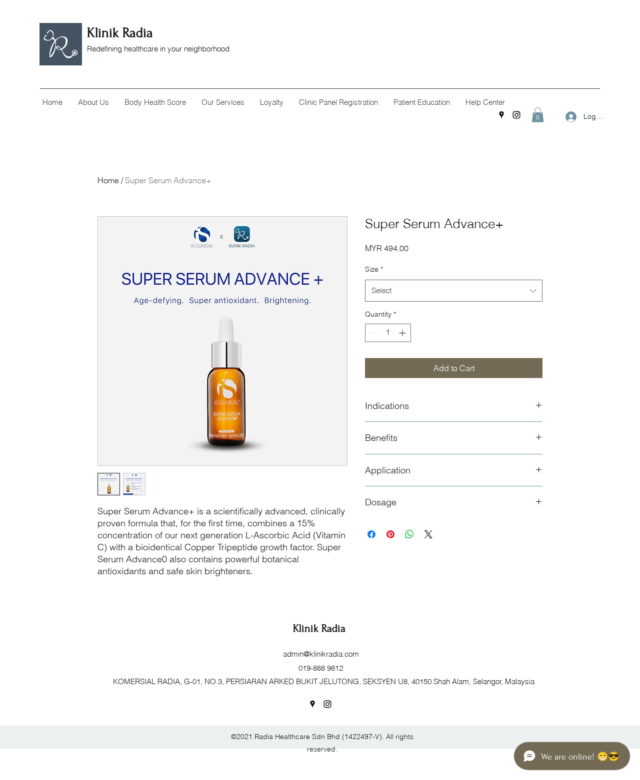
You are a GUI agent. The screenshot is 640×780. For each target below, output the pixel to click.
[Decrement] (372, 333)
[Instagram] (517, 115)
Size (374, 269)
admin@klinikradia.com (321, 654)
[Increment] (403, 333)
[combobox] (453, 291)
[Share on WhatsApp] (410, 534)
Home (108, 180)
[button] (93, 102)
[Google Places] (501, 115)
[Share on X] (428, 534)
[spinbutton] (388, 333)
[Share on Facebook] (372, 534)
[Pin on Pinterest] (390, 534)
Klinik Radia (121, 32)
